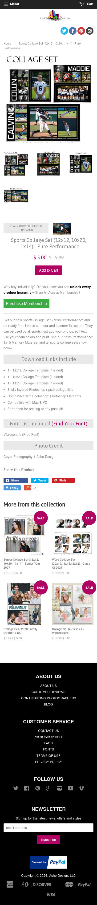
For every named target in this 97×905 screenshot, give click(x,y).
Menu (14, 3)
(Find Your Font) (69, 423)
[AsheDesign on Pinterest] (81, 33)
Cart (89, 3)
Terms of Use (48, 755)
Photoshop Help (48, 736)
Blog (48, 704)
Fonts (48, 749)
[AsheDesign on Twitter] (64, 33)
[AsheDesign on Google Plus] (48, 789)
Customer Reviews (48, 691)
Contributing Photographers (48, 698)
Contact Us (48, 730)
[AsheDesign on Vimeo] (81, 789)
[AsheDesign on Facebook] (73, 33)
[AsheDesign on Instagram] (89, 33)
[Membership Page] (26, 307)
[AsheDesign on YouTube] (70, 789)
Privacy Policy (48, 761)
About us (48, 685)
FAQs (48, 743)
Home (7, 43)
